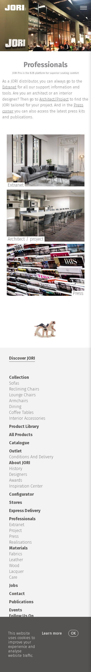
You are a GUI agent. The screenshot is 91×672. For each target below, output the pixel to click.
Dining (15, 406)
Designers (18, 474)
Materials (18, 548)
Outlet (15, 451)
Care (13, 577)
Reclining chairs (24, 389)
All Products (20, 434)
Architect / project (25, 239)
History (15, 468)
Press (78, 293)
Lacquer (16, 571)
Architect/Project (54, 99)
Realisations (20, 542)
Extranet (9, 87)
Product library (24, 426)
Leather (16, 559)
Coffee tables (21, 412)
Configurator (21, 494)
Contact (17, 593)
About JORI (19, 462)
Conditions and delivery (31, 456)
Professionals (22, 518)
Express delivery (24, 510)
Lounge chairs (22, 394)
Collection (19, 377)
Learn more (52, 633)
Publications (21, 601)
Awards (15, 480)
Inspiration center (26, 486)
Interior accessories (27, 418)
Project (15, 530)
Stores (15, 502)
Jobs (13, 585)
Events (15, 610)
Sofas (14, 383)
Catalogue (19, 442)
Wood (14, 565)
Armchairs (18, 400)
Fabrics (15, 553)
